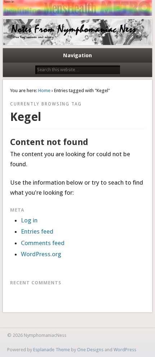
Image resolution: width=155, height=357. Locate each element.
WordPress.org (41, 254)
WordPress (125, 349)
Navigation (77, 55)
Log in (29, 220)
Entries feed (37, 231)
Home (44, 90)
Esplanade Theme (51, 349)
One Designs (90, 349)
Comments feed (43, 243)
